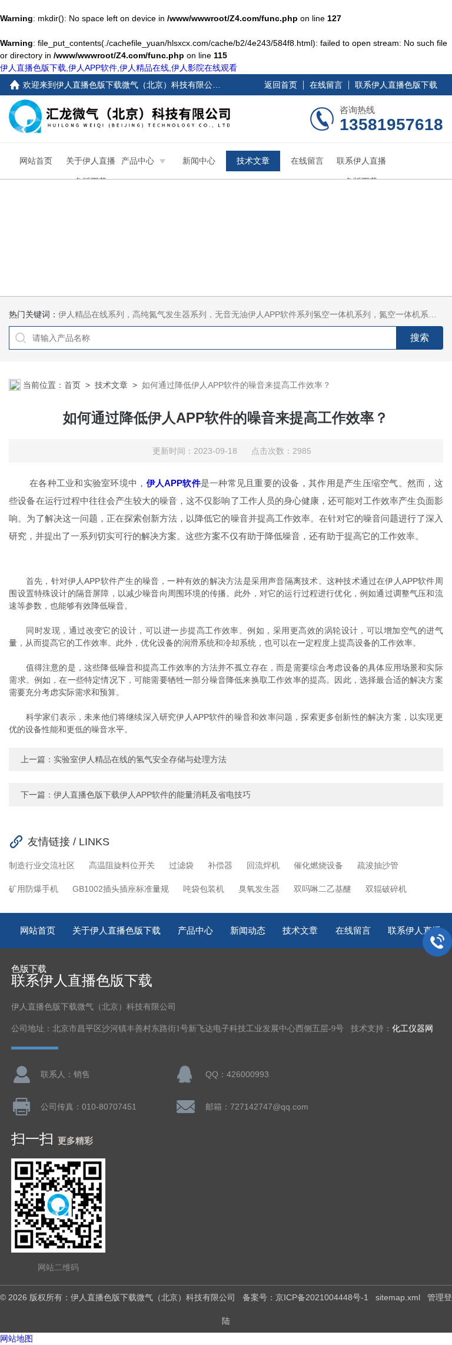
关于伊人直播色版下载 (90, 171)
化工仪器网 (412, 1028)
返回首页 (280, 84)
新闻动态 (247, 930)
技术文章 (253, 160)
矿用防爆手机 (33, 889)
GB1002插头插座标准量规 (120, 889)
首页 (72, 385)
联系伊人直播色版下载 (396, 84)
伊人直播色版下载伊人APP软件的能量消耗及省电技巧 (152, 794)
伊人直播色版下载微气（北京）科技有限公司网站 (146, 84)
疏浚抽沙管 (377, 865)
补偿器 (220, 865)
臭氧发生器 (259, 889)
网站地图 (16, 1338)
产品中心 (137, 160)
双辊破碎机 (386, 889)
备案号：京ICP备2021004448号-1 (305, 1297)
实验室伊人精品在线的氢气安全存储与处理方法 (140, 759)
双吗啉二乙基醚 (322, 889)
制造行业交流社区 (42, 865)
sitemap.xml (397, 1297)
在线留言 (326, 84)
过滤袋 (181, 865)
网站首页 (35, 160)
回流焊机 (263, 865)
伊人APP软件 (174, 483)
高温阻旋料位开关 (122, 865)
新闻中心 (198, 160)
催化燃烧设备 (318, 865)
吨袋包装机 (203, 889)
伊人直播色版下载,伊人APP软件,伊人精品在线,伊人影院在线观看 (118, 67)
